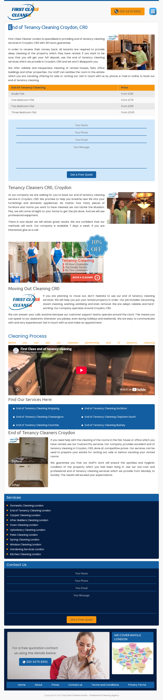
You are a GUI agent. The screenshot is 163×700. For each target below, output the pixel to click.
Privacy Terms (137, 685)
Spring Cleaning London (24, 539)
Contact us (75, 685)
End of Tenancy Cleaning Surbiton (106, 408)
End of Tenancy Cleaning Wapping (37, 408)
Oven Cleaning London (24, 525)
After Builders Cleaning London (29, 520)
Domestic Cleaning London (26, 505)
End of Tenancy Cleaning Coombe (37, 425)
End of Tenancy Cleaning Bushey (105, 425)
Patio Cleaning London (24, 535)
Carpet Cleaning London (25, 515)
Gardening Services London (27, 549)
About (38, 685)
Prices (55, 685)
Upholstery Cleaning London (27, 530)
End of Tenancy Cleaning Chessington (40, 417)
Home (21, 685)
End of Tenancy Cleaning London (30, 510)
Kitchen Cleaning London (25, 554)
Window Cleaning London (25, 544)
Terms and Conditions (105, 685)
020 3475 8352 (130, 11)
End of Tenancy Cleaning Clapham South (110, 417)
